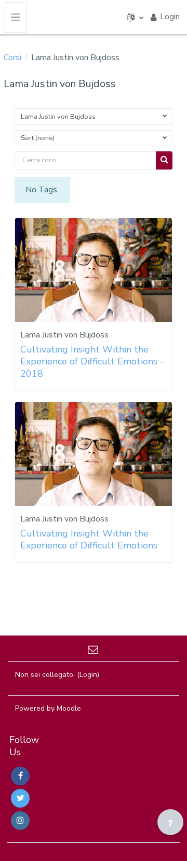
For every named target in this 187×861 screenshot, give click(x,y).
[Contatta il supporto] (94, 648)
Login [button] (170, 16)
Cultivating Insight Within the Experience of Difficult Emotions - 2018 (92, 361)
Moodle (69, 708)
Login (88, 675)
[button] (136, 17)
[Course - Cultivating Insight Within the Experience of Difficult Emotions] (93, 454)
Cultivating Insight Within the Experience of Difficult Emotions (88, 539)
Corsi (12, 57)
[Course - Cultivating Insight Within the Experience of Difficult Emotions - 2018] (93, 270)
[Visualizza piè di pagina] (170, 822)
